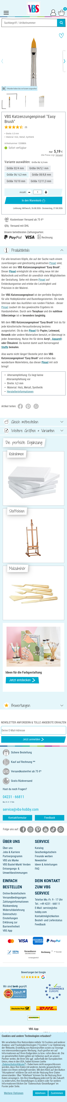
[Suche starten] (61, 22)
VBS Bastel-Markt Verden (17, 864)
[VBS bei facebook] (22, 829)
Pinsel (52, 263)
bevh (15, 986)
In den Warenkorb (31, 200)
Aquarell (57, 339)
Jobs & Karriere (11, 852)
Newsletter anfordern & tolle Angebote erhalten (33, 722)
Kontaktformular (17, 817)
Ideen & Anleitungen (46, 864)
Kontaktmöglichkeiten (47, 916)
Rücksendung (10, 905)
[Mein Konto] (53, 12)
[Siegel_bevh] (15, 993)
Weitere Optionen (13, 1093)
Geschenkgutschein (45, 852)
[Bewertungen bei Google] (33, 975)
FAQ (37, 868)
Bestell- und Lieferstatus (48, 920)
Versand (59, 155)
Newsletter (41, 860)
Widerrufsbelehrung (14, 910)
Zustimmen (57, 1093)
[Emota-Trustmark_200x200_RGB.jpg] (54, 991)
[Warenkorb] (61, 12)
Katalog (39, 848)
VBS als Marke (11, 860)
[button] (5, 61)
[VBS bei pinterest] (38, 829)
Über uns (8, 848)
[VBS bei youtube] (45, 829)
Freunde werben (44, 856)
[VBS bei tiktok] (53, 829)
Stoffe (4, 347)
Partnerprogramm (12, 856)
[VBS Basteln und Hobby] (33, 8)
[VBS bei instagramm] (30, 829)
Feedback (49, 817)
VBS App (7, 930)
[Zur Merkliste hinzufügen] (61, 35)
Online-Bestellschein (14, 893)
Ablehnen (40, 1093)
